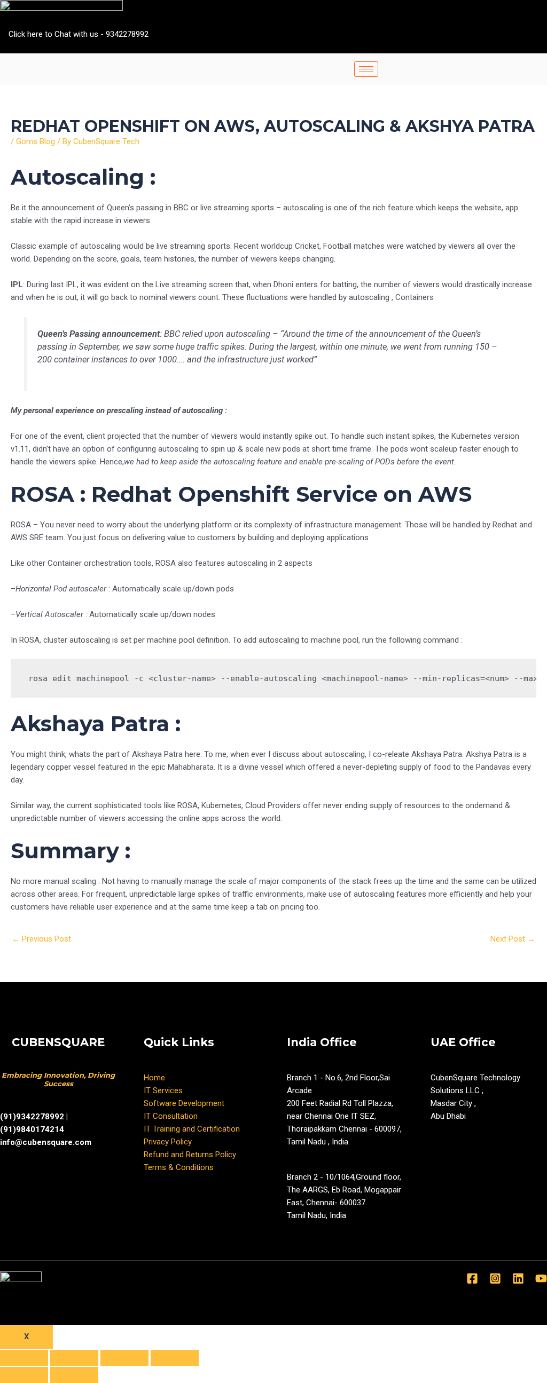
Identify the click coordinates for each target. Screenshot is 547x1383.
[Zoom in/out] (175, 1358)
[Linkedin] (518, 1278)
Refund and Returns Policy (190, 1154)
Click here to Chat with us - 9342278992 (79, 34)
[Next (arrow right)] (74, 1375)
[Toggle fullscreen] (124, 1358)
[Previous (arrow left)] (24, 1375)
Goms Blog (35, 141)
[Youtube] (524, 47)
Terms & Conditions (179, 1167)
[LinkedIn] (505, 47)
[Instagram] (544, 47)
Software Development (184, 1103)
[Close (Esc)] (24, 1358)
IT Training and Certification (192, 1129)
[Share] (74, 1358)
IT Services (163, 1090)
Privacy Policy (168, 1142)
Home (154, 1077)
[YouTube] (541, 1278)
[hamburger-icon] (366, 69)
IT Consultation (171, 1116)
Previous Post (41, 939)
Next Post (512, 939)
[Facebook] (486, 47)
